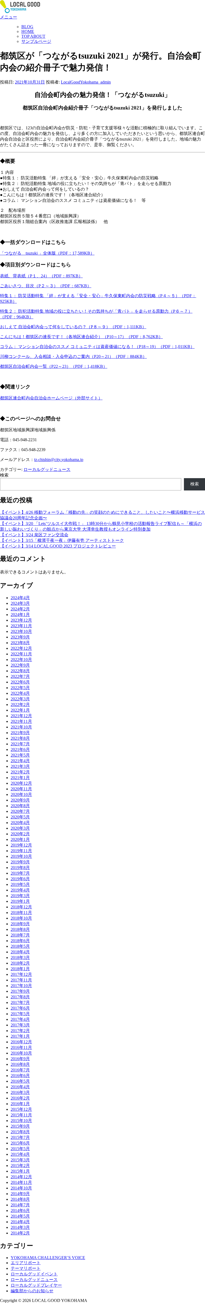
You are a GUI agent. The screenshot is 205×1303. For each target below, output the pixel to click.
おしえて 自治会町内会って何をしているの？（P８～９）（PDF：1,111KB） (73, 326)
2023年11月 (21, 626)
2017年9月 (20, 991)
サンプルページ (36, 41)
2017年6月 (20, 1008)
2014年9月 (20, 1193)
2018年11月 (21, 912)
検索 (4, 475)
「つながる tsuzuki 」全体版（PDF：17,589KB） (47, 253)
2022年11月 (21, 654)
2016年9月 (20, 1058)
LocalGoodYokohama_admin (86, 82)
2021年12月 (21, 715)
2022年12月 (21, 648)
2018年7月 (20, 935)
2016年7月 (20, 1070)
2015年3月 (20, 1160)
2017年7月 (20, 1002)
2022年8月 (20, 671)
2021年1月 (20, 777)
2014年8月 (20, 1199)
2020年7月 (20, 811)
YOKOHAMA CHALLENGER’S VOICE (48, 1257)
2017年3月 (20, 1025)
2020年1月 (20, 839)
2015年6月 (20, 1143)
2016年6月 (20, 1075)
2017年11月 (21, 980)
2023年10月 (21, 631)
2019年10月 (21, 856)
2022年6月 (20, 682)
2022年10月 (21, 659)
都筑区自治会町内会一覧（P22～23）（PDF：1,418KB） (53, 366)
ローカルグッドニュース (46, 469)
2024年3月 (20, 603)
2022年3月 (20, 699)
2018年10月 (21, 918)
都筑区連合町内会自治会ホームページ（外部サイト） (51, 398)
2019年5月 (20, 884)
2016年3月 (20, 1092)
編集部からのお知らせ (32, 1291)
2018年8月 (20, 929)
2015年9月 (20, 1126)
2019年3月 (20, 895)
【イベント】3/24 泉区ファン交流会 (34, 534)
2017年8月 (20, 997)
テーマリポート (26, 1268)
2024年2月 (20, 609)
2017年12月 (21, 974)
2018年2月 (20, 963)
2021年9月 (20, 732)
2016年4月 (20, 1087)
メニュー (8, 17)
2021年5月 (20, 755)
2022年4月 (20, 693)
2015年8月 (20, 1132)
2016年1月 (20, 1103)
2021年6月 (20, 749)
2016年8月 (20, 1064)
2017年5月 (20, 1013)
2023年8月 (20, 642)
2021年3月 (20, 766)
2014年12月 (21, 1176)
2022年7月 (20, 676)
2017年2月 (20, 1030)
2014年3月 (20, 1227)
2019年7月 (20, 873)
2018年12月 (21, 907)
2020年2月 (20, 834)
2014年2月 (20, 1233)
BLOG (27, 26)
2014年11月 (21, 1182)
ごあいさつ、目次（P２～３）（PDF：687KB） (45, 286)
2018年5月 (20, 946)
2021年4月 (20, 760)
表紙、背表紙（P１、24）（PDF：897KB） (41, 276)
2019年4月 (20, 890)
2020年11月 (21, 789)
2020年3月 (20, 828)
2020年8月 (20, 805)
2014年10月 (21, 1188)
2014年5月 (20, 1216)
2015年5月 (20, 1148)
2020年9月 (20, 800)
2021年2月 (20, 772)
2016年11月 (21, 1047)
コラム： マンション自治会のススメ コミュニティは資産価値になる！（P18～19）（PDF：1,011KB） (97, 346)
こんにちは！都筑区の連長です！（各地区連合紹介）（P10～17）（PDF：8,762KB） (81, 336)
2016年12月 (21, 1042)
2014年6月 (20, 1210)
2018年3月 (20, 957)
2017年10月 (21, 985)
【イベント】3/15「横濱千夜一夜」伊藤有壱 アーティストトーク (62, 540)
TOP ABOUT (33, 36)
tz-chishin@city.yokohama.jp (58, 459)
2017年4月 (20, 1019)
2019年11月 (21, 850)
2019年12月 (21, 845)
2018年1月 (20, 968)
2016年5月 (20, 1081)
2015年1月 (20, 1171)
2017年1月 (20, 1036)
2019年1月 (20, 901)
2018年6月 (20, 940)
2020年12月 (21, 783)
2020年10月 (21, 794)
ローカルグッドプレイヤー (36, 1285)
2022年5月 (20, 687)
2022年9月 (20, 665)
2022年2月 (20, 704)
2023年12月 (21, 620)
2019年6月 (20, 879)
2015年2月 (20, 1165)
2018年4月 (20, 952)
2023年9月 (20, 637)
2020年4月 (20, 822)
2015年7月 (20, 1137)
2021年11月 (21, 721)
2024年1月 (20, 614)
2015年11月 (21, 1115)
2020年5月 (20, 817)
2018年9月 (20, 923)
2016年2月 (20, 1098)
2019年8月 (20, 867)
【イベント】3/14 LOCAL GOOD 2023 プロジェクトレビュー (58, 546)
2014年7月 (20, 1205)
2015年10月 (21, 1120)
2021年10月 (21, 727)
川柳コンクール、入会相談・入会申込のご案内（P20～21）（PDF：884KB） (73, 356)
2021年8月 (20, 738)
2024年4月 (20, 597)
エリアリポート (26, 1262)
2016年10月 (21, 1053)
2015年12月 (21, 1109)
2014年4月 (20, 1221)
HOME (27, 31)
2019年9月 (20, 862)
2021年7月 (20, 744)
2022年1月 (20, 710)
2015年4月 (20, 1154)
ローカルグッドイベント (34, 1274)
